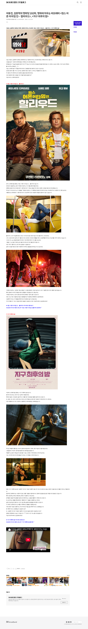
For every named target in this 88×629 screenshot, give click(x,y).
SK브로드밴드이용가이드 (77, 23)
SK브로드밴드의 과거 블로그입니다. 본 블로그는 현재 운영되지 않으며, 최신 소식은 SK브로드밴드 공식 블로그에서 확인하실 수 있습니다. (35, 600)
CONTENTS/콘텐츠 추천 (11, 19)
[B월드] (67, 622)
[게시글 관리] (13, 569)
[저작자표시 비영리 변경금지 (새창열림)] (23, 568)
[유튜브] (69, 622)
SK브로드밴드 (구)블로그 (16, 2)
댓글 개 (7, 592)
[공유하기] (11, 569)
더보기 (68, 575)
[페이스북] (71, 622)
